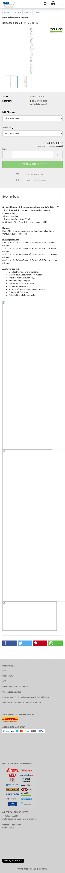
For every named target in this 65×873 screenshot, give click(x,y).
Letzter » (37, 12)
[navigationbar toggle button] (61, 4)
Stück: (5, 149)
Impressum (7, 676)
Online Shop (22, 869)
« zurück (17, 12)
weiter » (27, 12)
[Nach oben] (56, 868)
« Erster (7, 12)
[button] (7, 154)
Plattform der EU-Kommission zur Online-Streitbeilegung (27, 697)
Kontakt (5, 670)
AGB (4, 681)
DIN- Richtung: (8, 112)
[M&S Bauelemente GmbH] (8, 4)
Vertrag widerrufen (13, 860)
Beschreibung (11, 196)
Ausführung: (8, 127)
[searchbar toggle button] (45, 4)
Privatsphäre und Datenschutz (15, 686)
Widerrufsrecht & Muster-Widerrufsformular (21, 702)
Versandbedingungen (11, 692)
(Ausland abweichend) (38, 104)
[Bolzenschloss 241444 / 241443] (32, 51)
